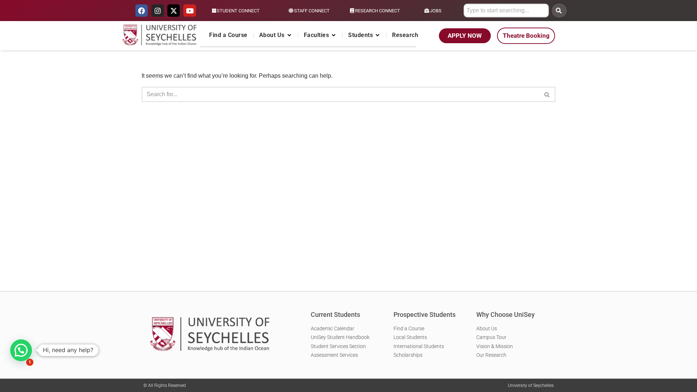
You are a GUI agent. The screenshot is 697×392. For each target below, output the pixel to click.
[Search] (559, 10)
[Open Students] (377, 35)
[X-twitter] (173, 10)
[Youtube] (189, 10)
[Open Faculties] (334, 35)
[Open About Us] (289, 35)
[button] (21, 350)
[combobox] (506, 10)
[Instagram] (157, 10)
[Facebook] (141, 10)
